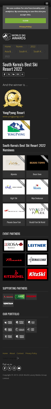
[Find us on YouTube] (19, 368)
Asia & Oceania (12, 51)
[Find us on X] (9, 368)
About (12, 353)
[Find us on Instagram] (14, 368)
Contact (20, 353)
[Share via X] (9, 74)
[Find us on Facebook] (5, 368)
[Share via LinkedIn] (13, 74)
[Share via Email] (18, 74)
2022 (32, 46)
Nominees (21, 46)
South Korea (25, 51)
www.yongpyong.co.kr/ (13, 116)
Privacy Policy (25, 26)
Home (8, 46)
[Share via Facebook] (4, 74)
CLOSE (25, 20)
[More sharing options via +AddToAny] (22, 74)
